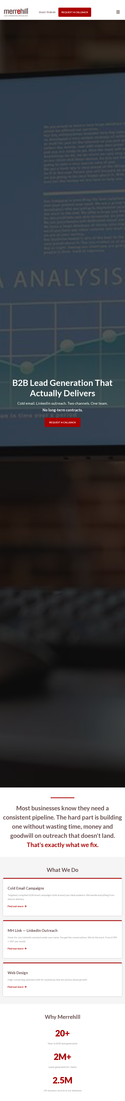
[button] (118, 12)
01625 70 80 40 (47, 12)
